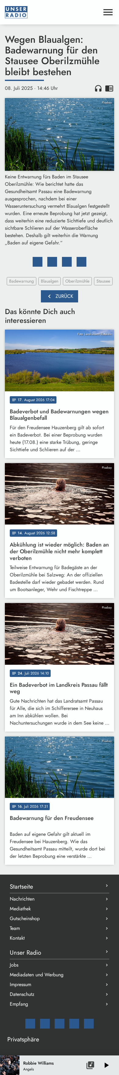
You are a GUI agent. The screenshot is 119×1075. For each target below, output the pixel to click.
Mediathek (20, 908)
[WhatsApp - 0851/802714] (89, 1024)
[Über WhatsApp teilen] (67, 262)
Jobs (14, 964)
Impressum (20, 984)
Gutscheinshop (25, 918)
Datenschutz (22, 994)
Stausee (103, 281)
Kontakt (17, 938)
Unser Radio (25, 952)
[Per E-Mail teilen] (81, 262)
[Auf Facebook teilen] (37, 262)
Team (15, 928)
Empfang (19, 1003)
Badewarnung (21, 281)
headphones (98, 88)
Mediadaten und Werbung (36, 974)
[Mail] (30, 1024)
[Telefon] (74, 1024)
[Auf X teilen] (52, 262)
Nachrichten (22, 898)
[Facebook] (45, 1024)
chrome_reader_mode (109, 88)
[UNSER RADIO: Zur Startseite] (52, 12)
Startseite (21, 886)
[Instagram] (59, 1024)
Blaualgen (49, 281)
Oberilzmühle (77, 281)
